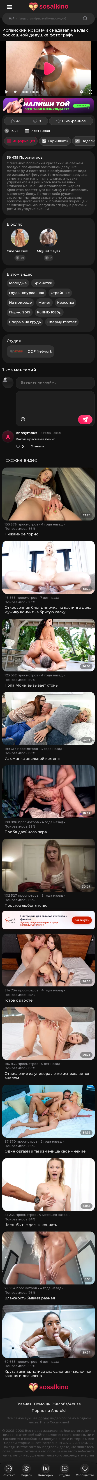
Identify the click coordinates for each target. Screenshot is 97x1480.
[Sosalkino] (48, 6)
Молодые (18, 283)
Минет (44, 302)
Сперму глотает (61, 322)
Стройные (60, 293)
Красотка (65, 302)
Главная (24, 1404)
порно (43, 1418)
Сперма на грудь (25, 322)
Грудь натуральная (26, 293)
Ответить (37, 446)
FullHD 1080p (49, 312)
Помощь (42, 1404)
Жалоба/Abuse (66, 1404)
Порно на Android (49, 1410)
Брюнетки (42, 283)
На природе (20, 302)
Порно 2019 (19, 312)
